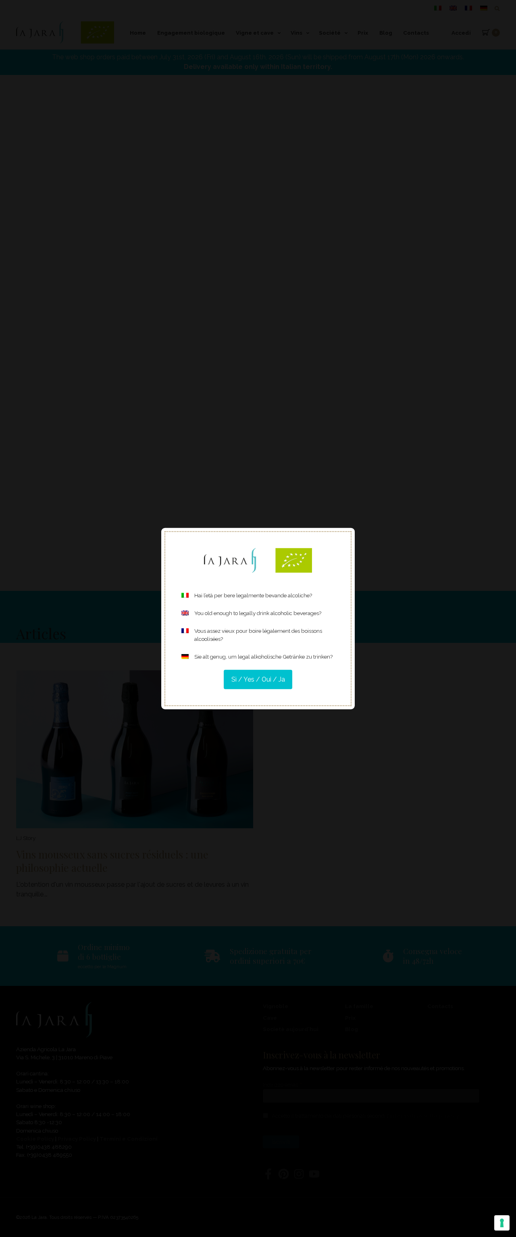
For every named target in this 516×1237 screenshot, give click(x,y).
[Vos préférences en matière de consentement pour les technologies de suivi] (502, 1223)
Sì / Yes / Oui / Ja (258, 679)
